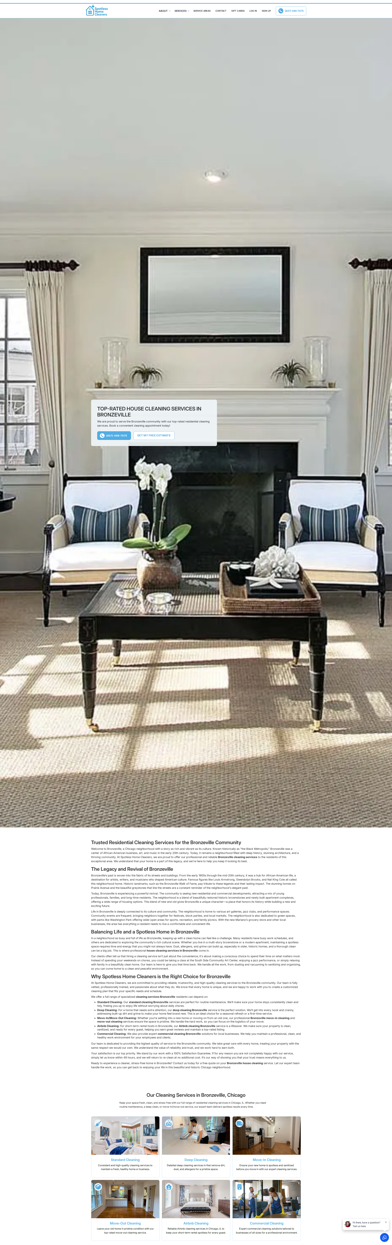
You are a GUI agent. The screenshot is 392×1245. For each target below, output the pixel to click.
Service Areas (202, 10)
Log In (253, 10)
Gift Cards (238, 10)
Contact (220, 10)
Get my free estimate (154, 435)
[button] (164, 11)
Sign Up (266, 10)
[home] (97, 11)
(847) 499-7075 (292, 10)
